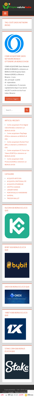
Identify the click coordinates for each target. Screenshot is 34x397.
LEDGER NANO (12, 190)
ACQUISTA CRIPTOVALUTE (16, 181)
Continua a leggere (12, 99)
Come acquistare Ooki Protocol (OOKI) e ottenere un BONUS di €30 (16, 162)
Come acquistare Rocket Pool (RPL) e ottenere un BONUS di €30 (17, 145)
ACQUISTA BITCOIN (14, 178)
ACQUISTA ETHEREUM (15, 184)
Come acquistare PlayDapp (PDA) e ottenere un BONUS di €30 (16, 136)
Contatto (11, 392)
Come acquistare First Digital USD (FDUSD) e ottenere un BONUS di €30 (16, 128)
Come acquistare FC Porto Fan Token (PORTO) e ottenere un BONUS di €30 (17, 153)
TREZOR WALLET (13, 198)
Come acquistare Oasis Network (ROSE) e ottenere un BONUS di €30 (16, 59)
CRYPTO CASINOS (13, 187)
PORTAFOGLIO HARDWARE (17, 192)
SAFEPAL (10, 195)
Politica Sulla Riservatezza (23, 392)
